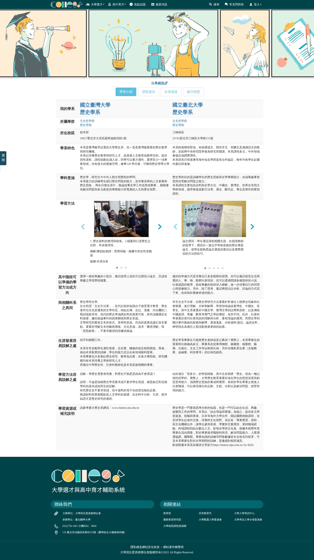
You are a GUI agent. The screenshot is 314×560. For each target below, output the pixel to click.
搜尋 (216, 4)
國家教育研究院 (172, 519)
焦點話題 (140, 4)
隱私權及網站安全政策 (145, 547)
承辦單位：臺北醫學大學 (76, 519)
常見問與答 (236, 4)
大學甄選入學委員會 (210, 519)
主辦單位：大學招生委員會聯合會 (82, 513)
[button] (117, 267)
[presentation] (83, 226)
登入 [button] (257, 4)
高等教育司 (205, 513)
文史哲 (87, 120)
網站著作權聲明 (173, 547)
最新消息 (161, 4)
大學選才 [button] (96, 4)
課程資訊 (148, 92)
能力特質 (193, 92)
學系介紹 (125, 92)
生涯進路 (171, 92)
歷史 (86, 125)
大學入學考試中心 (244, 513)
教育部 (167, 513)
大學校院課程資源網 (174, 526)
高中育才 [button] (118, 4)
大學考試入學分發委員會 (248, 519)
